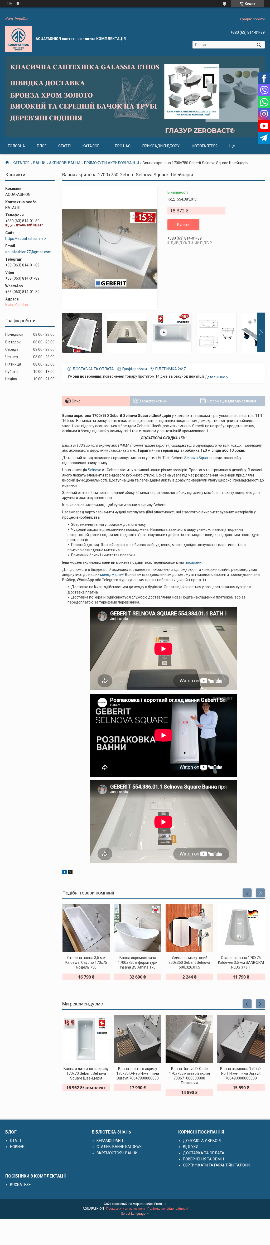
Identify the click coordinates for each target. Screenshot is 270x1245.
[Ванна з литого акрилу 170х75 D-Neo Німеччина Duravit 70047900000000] (137, 1039)
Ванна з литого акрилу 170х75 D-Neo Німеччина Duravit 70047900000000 (137, 1073)
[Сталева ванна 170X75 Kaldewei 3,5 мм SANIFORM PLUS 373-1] (241, 928)
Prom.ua (160, 1204)
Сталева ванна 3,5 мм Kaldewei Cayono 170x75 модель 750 (86, 962)
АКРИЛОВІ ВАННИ (64, 163)
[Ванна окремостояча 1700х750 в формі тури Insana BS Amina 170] (137, 928)
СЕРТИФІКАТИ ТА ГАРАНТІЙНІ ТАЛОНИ (216, 1165)
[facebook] (64, 873)
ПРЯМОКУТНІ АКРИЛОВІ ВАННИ (111, 163)
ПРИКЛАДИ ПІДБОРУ (161, 146)
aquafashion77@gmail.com (28, 252)
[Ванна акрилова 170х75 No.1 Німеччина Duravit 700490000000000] (241, 1039)
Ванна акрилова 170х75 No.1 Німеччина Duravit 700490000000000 (241, 1073)
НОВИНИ (17, 1147)
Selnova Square (197, 458)
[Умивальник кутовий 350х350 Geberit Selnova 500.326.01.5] (189, 928)
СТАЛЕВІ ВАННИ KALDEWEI (119, 1147)
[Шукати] (259, 44)
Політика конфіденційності (167, 1208)
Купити (183, 224)
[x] (70, 873)
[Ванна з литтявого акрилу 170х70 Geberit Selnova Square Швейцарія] (86, 1039)
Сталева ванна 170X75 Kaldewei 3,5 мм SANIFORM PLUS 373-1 (241, 962)
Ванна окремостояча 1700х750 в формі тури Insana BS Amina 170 (137, 962)
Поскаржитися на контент (125, 1208)
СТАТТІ (64, 146)
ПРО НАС (123, 146)
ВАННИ (39, 163)
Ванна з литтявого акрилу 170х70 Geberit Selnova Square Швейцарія (86, 1073)
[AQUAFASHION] (18, 39)
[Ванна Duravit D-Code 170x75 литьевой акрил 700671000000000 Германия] (189, 1039)
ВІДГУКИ (190, 1147)
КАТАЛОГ (91, 146)
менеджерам (111, 574)
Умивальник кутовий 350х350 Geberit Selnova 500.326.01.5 (189, 962)
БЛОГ (41, 146)
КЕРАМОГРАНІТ (110, 1141)
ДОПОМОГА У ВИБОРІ (202, 1141)
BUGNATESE (20, 1185)
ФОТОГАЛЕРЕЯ (204, 146)
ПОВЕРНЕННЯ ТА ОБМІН (203, 1159)
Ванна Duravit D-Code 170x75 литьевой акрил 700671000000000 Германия (189, 1076)
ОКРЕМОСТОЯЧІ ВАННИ (117, 1153)
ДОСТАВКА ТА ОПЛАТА (203, 1153)
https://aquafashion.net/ (25, 238)
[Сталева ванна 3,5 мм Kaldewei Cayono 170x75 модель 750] (86, 928)
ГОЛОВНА (16, 146)
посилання (194, 562)
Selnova (94, 470)
